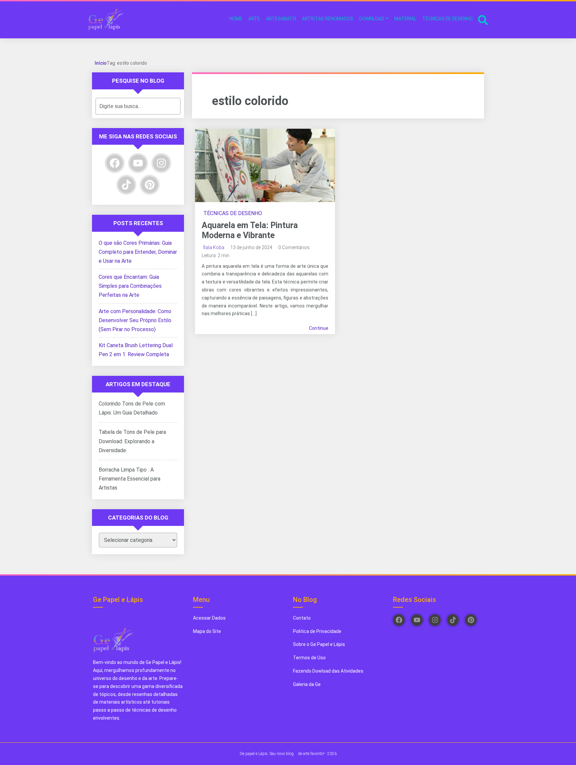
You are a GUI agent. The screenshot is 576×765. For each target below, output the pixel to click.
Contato (302, 618)
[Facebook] (114, 163)
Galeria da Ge (307, 684)
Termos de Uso (309, 657)
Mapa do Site (207, 631)
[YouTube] (138, 163)
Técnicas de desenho (232, 213)
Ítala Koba (213, 247)
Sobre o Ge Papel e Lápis (319, 644)
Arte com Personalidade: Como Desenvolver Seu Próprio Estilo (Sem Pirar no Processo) (135, 320)
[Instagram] (161, 163)
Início (101, 63)
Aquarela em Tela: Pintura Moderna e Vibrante (250, 230)
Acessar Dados (209, 618)
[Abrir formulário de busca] (483, 19)
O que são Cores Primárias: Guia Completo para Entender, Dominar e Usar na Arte (138, 252)
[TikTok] (126, 184)
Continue (318, 328)
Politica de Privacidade (317, 631)
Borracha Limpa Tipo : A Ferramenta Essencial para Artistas (129, 479)
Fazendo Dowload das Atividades (328, 671)
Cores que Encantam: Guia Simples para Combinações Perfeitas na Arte (130, 286)
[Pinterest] (149, 184)
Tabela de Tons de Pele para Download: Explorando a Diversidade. (132, 441)
